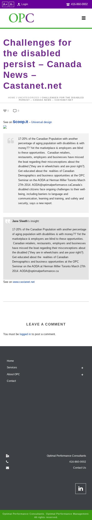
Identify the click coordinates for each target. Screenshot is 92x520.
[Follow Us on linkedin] (80, 488)
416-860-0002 (79, 4)
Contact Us (79, 467)
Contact (11, 380)
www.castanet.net (24, 281)
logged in (25, 334)
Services (12, 367)
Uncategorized (28, 97)
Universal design (41, 122)
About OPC (13, 374)
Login (24, 4)
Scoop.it (20, 122)
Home (11, 97)
